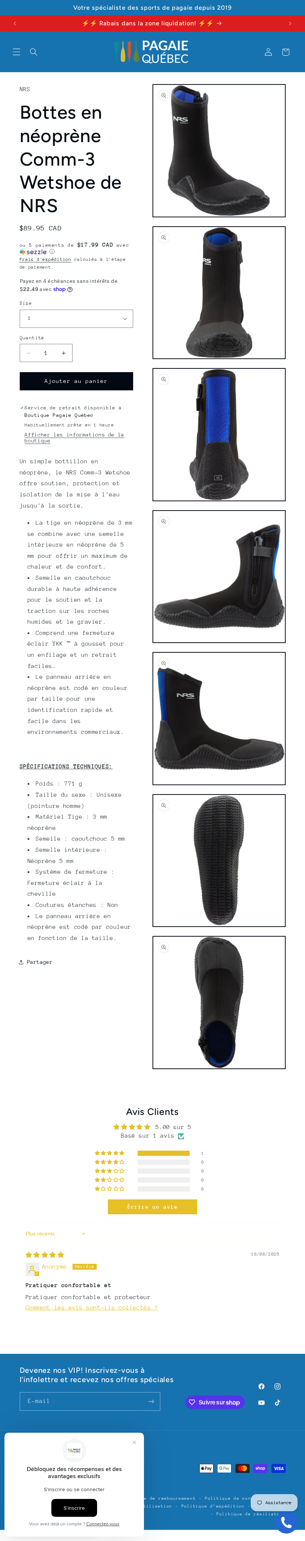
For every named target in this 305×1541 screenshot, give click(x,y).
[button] (16, 52)
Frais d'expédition (45, 259)
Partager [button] (40, 962)
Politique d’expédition (213, 1506)
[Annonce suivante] (290, 23)
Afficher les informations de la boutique (74, 438)
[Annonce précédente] (15, 23)
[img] (45, 1255)
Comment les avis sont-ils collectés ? (92, 1307)
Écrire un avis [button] (153, 1206)
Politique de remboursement (158, 1498)
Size (26, 303)
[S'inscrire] (151, 1401)
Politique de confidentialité (245, 1498)
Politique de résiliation (251, 1514)
